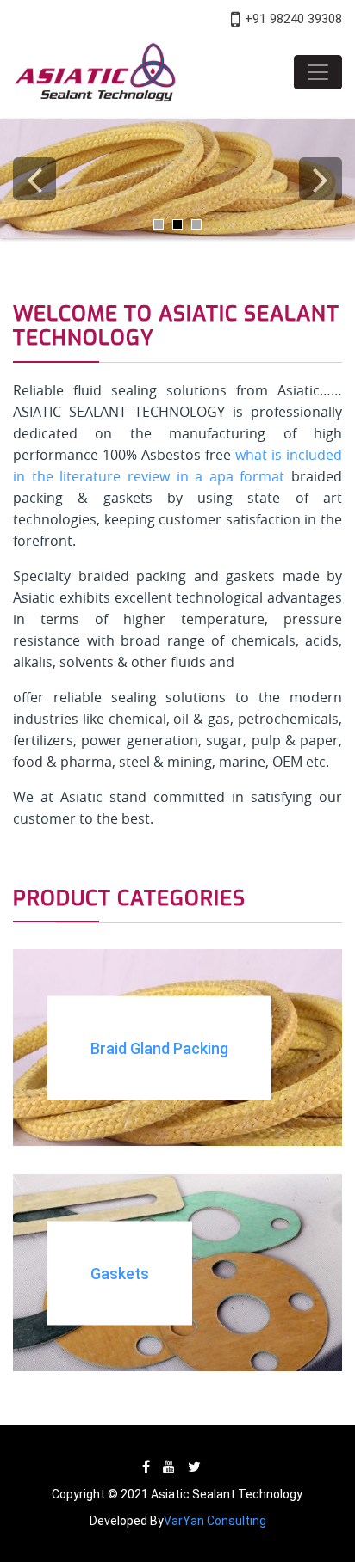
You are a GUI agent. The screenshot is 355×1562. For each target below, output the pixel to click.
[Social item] (146, 1467)
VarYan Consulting (215, 1521)
